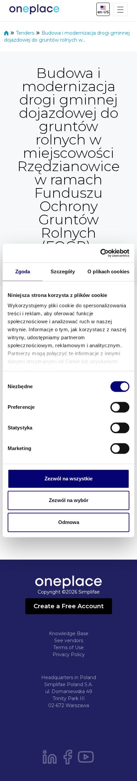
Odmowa (68, 522)
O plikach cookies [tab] (108, 271)
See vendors (68, 641)
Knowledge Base (68, 634)
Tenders (26, 33)
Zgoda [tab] (22, 271)
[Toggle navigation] (120, 9)
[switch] (119, 407)
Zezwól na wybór (68, 500)
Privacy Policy (69, 654)
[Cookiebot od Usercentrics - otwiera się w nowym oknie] (100, 253)
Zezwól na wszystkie (68, 478)
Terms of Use (68, 648)
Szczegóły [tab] (63, 271)
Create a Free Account (69, 606)
